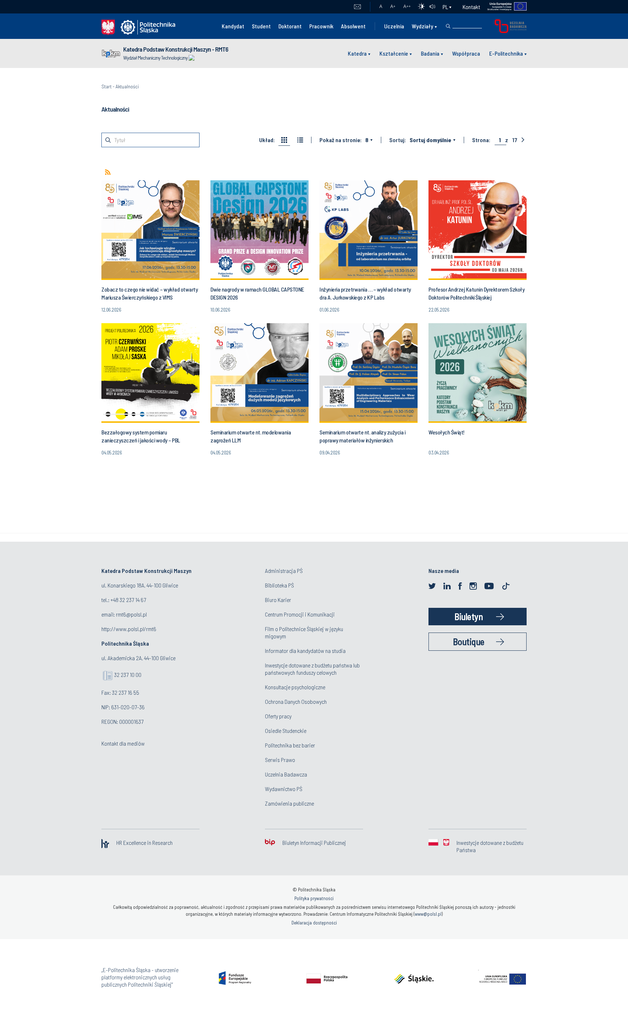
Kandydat (233, 26)
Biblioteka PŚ (279, 585)
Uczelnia (394, 26)
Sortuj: (397, 140)
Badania (430, 53)
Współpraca (466, 53)
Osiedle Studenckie (285, 730)
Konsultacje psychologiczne (295, 686)
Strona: (481, 140)
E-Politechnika (506, 53)
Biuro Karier (278, 599)
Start (106, 86)
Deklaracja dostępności (314, 923)
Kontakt (471, 6)
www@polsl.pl (428, 914)
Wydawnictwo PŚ (283, 788)
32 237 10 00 (127, 674)
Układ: (267, 140)
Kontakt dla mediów (123, 743)
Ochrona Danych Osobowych (296, 701)
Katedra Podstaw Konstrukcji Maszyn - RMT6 (175, 49)
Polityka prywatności (314, 898)
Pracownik (321, 26)
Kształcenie (393, 53)
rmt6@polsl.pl (131, 614)
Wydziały (422, 26)
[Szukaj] (448, 26)
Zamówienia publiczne (289, 803)
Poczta (357, 7)
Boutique (468, 641)
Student (261, 26)
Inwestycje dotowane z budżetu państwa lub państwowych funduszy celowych (312, 669)
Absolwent (353, 26)
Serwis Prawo (280, 759)
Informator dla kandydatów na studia (305, 650)
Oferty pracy (278, 716)
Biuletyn (468, 616)
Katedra (357, 53)
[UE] (503, 7)
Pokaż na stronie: (340, 140)
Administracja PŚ (284, 570)
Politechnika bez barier (290, 745)
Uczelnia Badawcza (286, 774)
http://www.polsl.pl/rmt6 (128, 628)
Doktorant (290, 26)
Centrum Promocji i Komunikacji (300, 614)
